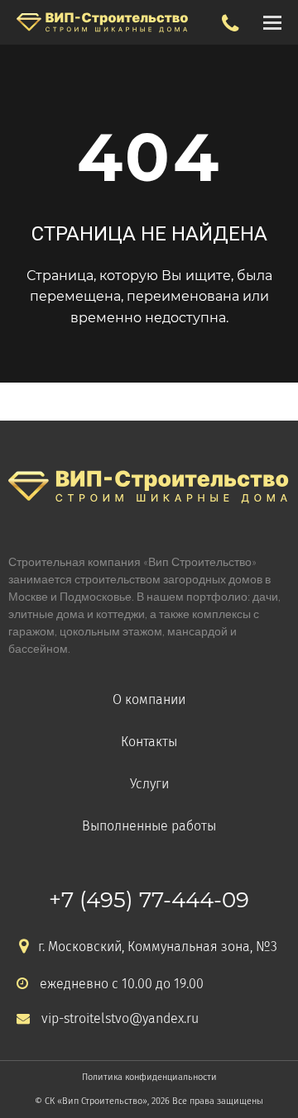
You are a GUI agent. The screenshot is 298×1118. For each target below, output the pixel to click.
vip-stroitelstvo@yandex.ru (120, 1018)
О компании (149, 699)
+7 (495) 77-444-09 (149, 900)
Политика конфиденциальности (149, 1077)
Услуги (149, 784)
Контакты (149, 741)
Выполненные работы (149, 826)
